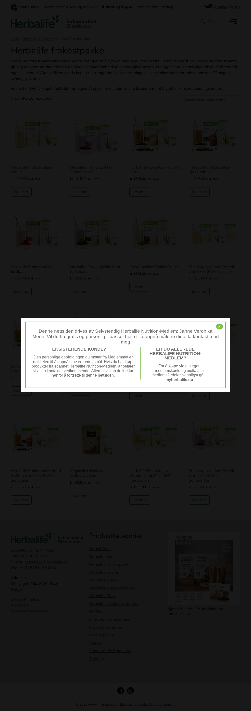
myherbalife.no (179, 379)
